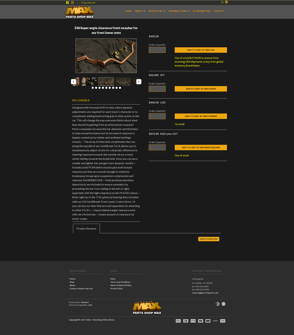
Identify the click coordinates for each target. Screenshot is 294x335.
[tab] (86, 228)
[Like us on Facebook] (67, 2)
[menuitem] (128, 11)
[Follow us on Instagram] (72, 2)
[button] (222, 2)
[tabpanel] (147, 241)
